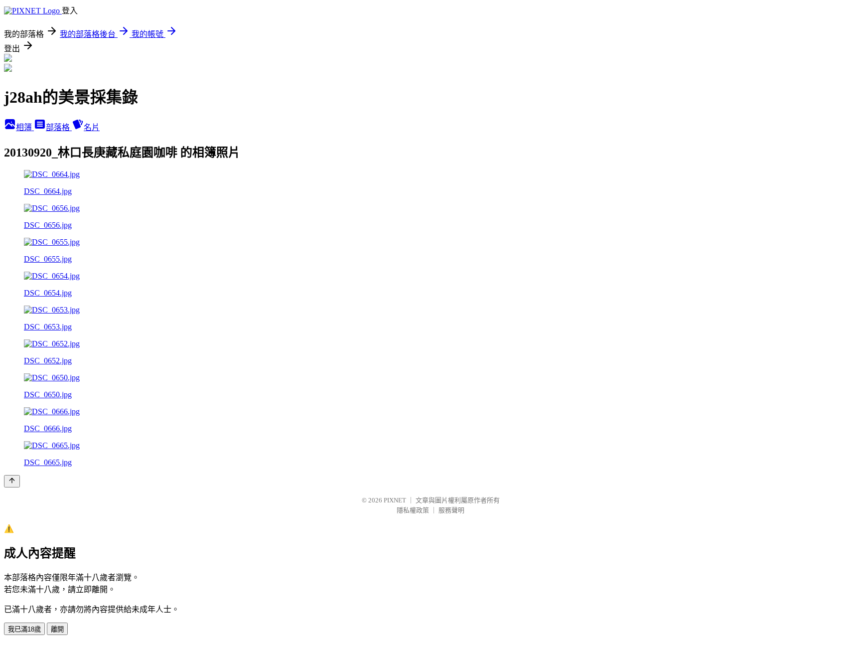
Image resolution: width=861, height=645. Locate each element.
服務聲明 (451, 510)
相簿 (25, 127)
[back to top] (12, 481)
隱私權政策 (413, 510)
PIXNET (395, 500)
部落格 (59, 127)
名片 (92, 127)
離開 (57, 629)
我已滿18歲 (24, 629)
